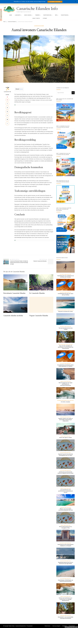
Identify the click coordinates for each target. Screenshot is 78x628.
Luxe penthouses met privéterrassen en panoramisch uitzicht (65, 491)
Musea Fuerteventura (65, 436)
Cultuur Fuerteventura (65, 363)
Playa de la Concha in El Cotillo (65, 311)
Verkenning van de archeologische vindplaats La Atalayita (65, 545)
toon (21, 89)
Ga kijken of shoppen (55, 1)
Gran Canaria (27, 15)
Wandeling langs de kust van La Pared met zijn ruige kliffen (65, 563)
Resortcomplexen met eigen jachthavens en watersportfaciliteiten (65, 384)
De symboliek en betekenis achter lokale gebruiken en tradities (65, 365)
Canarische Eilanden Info (37, 9)
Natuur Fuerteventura (65, 452)
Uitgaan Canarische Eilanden (38, 315)
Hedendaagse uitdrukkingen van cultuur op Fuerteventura (65, 581)
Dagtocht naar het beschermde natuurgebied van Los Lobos (65, 454)
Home (10, 15)
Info (56, 15)
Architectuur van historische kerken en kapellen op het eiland (65, 472)
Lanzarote (17, 15)
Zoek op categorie (56, 626)
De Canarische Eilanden (37, 293)
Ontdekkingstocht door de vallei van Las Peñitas (65, 294)
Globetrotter (7, 91)
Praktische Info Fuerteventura (65, 344)
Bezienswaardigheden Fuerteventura (65, 310)
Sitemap (45, 18)
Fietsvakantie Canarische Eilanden (14, 293)
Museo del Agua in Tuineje (65, 437)
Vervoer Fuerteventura (65, 507)
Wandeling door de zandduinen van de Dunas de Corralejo (65, 276)
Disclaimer (64, 626)
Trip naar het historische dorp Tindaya (66, 328)
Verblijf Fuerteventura (65, 381)
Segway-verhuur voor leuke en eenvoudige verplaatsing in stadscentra (65, 420)
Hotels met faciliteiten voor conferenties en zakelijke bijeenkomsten (65, 599)
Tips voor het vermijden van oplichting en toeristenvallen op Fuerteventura (65, 347)
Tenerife (37, 15)
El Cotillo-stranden (65, 402)
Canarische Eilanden (39, 25)
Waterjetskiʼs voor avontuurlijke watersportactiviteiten (65, 617)
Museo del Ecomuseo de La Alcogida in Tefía (65, 527)
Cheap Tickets (36, 18)
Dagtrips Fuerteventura (65, 274)
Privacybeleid (29, 626)
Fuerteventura (47, 15)
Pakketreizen (64, 15)
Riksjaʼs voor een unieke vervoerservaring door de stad (65, 509)
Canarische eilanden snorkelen (13, 315)
